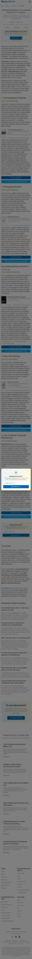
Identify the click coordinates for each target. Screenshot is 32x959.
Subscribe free (15, 486)
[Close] (29, 470)
